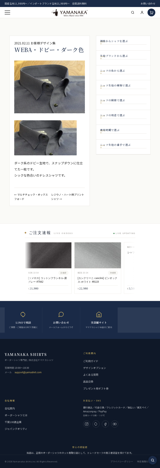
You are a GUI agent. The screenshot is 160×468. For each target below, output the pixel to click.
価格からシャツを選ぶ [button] (114, 41)
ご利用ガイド (90, 361)
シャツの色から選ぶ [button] (112, 70)
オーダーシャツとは (16, 415)
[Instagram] (86, 424)
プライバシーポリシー (121, 461)
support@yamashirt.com (28, 372)
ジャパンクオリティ (16, 429)
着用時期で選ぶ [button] (110, 130)
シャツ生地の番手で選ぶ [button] (115, 145)
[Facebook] (105, 424)
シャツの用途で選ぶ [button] (112, 115)
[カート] (151, 12)
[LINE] (96, 424)
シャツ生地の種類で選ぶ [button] (115, 85)
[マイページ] (142, 12)
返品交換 (88, 381)
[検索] (133, 12)
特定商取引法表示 (146, 461)
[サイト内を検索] (152, 460)
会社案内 (10, 408)
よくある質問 (90, 375)
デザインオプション (94, 368)
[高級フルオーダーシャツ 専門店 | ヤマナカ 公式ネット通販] (69, 12)
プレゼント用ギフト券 (95, 388)
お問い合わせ (148, 3)
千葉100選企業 (13, 422)
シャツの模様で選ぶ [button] (112, 100)
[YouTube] (114, 424)
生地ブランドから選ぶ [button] (114, 56)
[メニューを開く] (7, 12)
